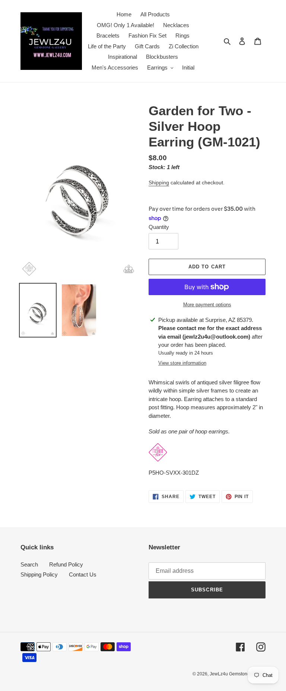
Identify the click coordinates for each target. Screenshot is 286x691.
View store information (182, 363)
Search (29, 564)
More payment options (207, 304)
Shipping (159, 182)
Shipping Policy (39, 574)
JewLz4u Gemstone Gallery (238, 674)
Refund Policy (66, 564)
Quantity (159, 227)
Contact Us (82, 574)
